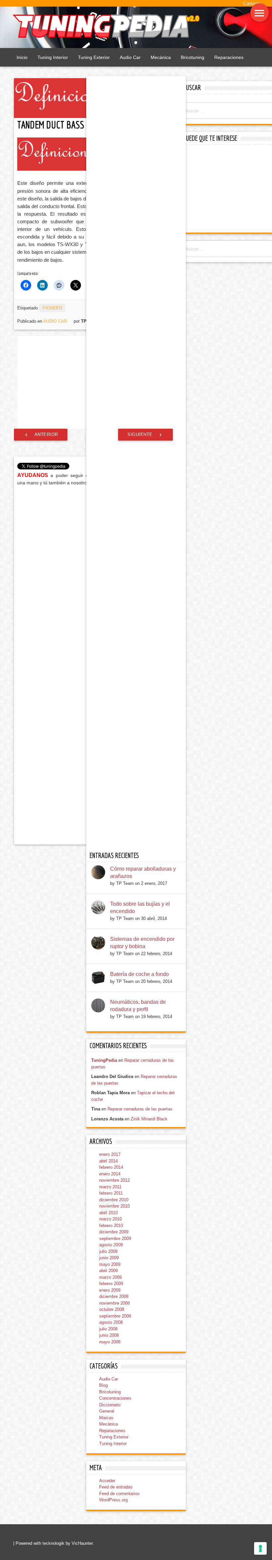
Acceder (107, 1480)
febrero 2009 (111, 1283)
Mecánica (161, 57)
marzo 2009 (110, 1277)
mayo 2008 (109, 1341)
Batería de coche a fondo (139, 974)
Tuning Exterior (94, 57)
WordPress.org (113, 1499)
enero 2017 (109, 1154)
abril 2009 (108, 1270)
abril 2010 (108, 1212)
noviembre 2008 (114, 1303)
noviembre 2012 (114, 1180)
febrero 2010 (111, 1225)
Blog (103, 1385)
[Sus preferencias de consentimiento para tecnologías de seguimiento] (260, 1548)
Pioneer (52, 307)
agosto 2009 (111, 1244)
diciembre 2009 (113, 1231)
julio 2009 (108, 1251)
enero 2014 (109, 1173)
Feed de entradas (116, 1486)
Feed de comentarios (119, 1493)
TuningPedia (104, 1060)
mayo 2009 (109, 1264)
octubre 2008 (111, 1309)
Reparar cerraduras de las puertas (139, 1108)
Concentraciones (115, 1398)
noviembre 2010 (114, 1206)
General (106, 1411)
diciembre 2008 (113, 1296)
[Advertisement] (226, 189)
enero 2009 (109, 1290)
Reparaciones (228, 57)
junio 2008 (109, 1335)
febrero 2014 (111, 1167)
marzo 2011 (110, 1186)
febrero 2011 (111, 1193)
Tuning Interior (52, 57)
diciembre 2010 (113, 1199)
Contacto (251, 3)
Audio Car (130, 57)
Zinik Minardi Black (149, 1118)
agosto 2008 (111, 1322)
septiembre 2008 (115, 1316)
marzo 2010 (110, 1218)
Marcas (106, 1417)
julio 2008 (108, 1328)
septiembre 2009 (115, 1238)
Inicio (22, 57)
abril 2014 (108, 1160)
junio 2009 (109, 1257)
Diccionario (109, 1404)
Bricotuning (192, 57)
